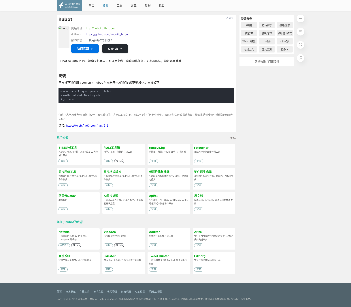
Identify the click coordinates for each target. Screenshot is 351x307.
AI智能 (249, 25)
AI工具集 (140, 291)
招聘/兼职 (285, 25)
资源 (105, 5)
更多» (233, 138)
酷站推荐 (267, 25)
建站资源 (267, 49)
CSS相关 (284, 41)
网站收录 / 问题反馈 (267, 61)
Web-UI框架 (249, 41)
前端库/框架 (155, 291)
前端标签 (126, 291)
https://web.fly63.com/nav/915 (87, 125)
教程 (148, 5)
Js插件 (267, 41)
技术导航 (70, 291)
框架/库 (249, 33)
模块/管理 (267, 33)
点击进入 (64, 245)
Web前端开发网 (86, 298)
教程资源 (112, 291)
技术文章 (98, 291)
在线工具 (249, 49)
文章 (134, 5)
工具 (119, 5)
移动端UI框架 (285, 33)
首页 (91, 5)
